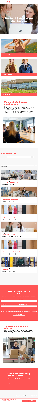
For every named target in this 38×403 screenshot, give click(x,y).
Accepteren (25, 400)
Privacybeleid (33, 311)
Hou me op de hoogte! (18, 314)
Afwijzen (32, 400)
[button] (19, 163)
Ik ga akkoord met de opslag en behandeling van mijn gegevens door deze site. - (20, 311)
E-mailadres (3, 304)
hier (13, 333)
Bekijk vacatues (11, 383)
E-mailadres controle (23, 304)
